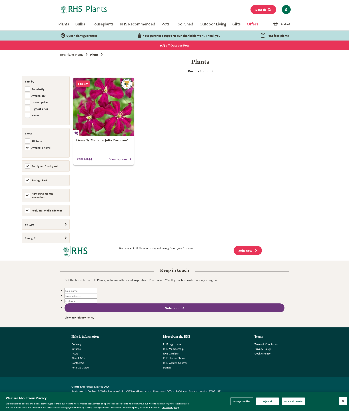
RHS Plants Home (71, 54)
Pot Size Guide (80, 367)
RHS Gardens (170, 353)
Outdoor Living (213, 24)
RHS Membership (173, 349)
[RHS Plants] (83, 9)
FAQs (74, 353)
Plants (63, 24)
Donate (167, 367)
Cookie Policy (262, 353)
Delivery (76, 344)
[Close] (343, 401)
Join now (245, 250)
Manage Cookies (241, 401)
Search (260, 9)
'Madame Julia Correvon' (102, 140)
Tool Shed (184, 24)
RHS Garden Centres (175, 363)
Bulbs (80, 24)
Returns (76, 349)
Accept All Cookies (293, 401)
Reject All (267, 401)
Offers (252, 24)
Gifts (236, 24)
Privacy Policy (85, 317)
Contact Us (77, 363)
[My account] (285, 9)
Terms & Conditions (266, 344)
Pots (166, 24)
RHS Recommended (137, 24)
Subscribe (172, 308)
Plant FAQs (78, 358)
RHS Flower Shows (174, 358)
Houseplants (102, 24)
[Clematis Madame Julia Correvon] (103, 107)
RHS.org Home (172, 344)
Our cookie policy (170, 407)
